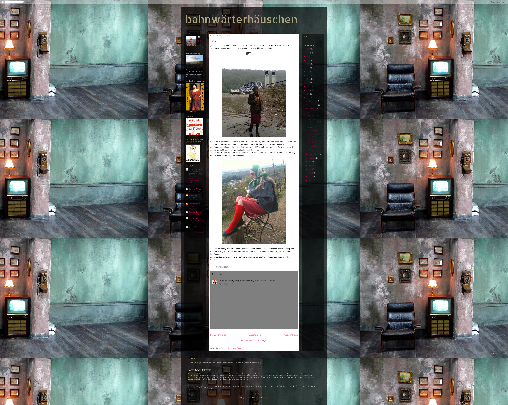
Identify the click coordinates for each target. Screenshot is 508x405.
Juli (310, 162)
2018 (308, 79)
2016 (308, 86)
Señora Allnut (195, 189)
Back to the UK (195, 199)
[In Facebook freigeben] (224, 267)
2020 (308, 71)
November (313, 105)
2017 (308, 83)
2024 (308, 56)
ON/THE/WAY (194, 208)
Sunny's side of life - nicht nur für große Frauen (196, 171)
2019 (308, 75)
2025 (308, 53)
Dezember (313, 101)
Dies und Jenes (196, 212)
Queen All (193, 227)
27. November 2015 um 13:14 (265, 280)
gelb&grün (312, 146)
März (311, 177)
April (311, 173)
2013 (308, 98)
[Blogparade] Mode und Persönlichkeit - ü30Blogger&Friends (196, 180)
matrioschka (313, 115)
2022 (308, 64)
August (312, 158)
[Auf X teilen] (222, 267)
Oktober (313, 108)
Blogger (265, 397)
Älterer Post (291, 334)
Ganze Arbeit (194, 214)
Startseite (255, 334)
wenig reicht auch (196, 218)
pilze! (310, 127)
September (314, 154)
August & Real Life (196, 191)
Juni (311, 165)
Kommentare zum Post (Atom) (233, 348)
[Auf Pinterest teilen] (227, 267)
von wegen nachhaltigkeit (315, 121)
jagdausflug (313, 112)
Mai (310, 169)
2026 (308, 49)
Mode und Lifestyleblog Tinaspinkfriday (236, 280)
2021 (308, 68)
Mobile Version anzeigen (254, 340)
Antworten (223, 288)
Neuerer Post (218, 334)
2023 (308, 60)
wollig (310, 149)
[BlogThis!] (219, 267)
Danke (191, 229)
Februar (312, 180)
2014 (308, 94)
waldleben (312, 131)
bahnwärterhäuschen (241, 19)
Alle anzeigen (200, 232)
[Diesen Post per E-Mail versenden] (217, 267)
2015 (308, 90)
